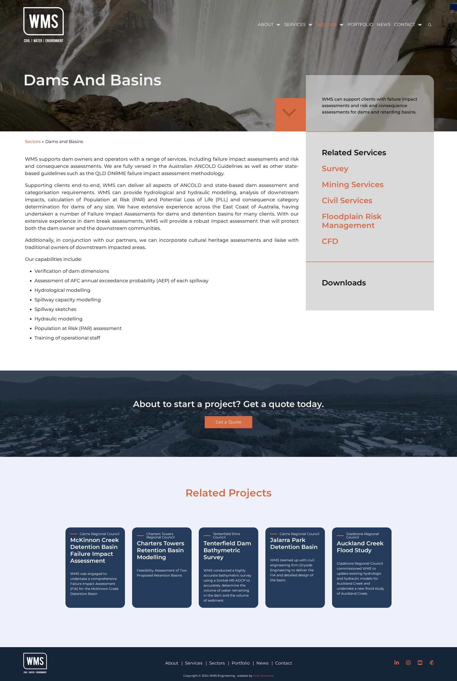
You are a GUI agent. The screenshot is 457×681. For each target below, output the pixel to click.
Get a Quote (229, 422)
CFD (330, 241)
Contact (404, 24)
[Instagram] (408, 663)
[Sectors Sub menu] (341, 24)
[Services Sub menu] (310, 24)
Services (295, 24)
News (384, 24)
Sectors (326, 24)
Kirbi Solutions (263, 675)
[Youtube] (420, 663)
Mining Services (352, 184)
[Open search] (428, 24)
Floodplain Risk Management (352, 221)
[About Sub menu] (278, 24)
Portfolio (360, 24)
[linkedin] (396, 663)
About (265, 24)
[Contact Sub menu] (419, 24)
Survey (335, 168)
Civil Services (347, 200)
